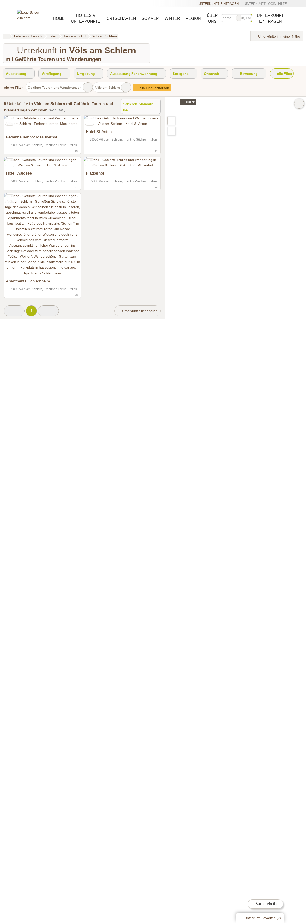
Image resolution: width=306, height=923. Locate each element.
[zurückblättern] (16, 124)
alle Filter (284, 74)
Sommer (150, 19)
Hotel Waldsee (19, 173)
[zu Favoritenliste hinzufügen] (9, 121)
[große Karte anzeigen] (171, 120)
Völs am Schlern (107, 87)
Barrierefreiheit (267, 904)
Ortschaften (121, 19)
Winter (172, 19)
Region (193, 19)
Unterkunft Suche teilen (139, 311)
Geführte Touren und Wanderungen (55, 87)
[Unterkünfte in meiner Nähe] (171, 131)
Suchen (248, 18)
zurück (190, 102)
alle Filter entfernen (154, 88)
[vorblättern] (69, 124)
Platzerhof (95, 173)
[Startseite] (6, 36)
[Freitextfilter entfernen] (239, 18)
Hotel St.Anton (99, 131)
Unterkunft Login (260, 4)
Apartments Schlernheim (28, 281)
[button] (14, 311)
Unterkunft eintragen (219, 4)
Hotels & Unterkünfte (85, 18)
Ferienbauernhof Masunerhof (31, 137)
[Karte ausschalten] (299, 104)
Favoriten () (263, 918)
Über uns (212, 18)
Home (59, 19)
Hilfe (282, 4)
